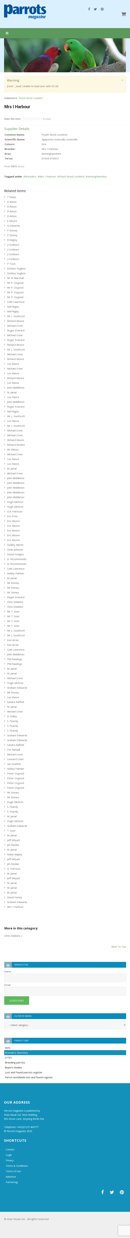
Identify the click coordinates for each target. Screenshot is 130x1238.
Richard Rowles (16, 444)
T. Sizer (11, 830)
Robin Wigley (14, 854)
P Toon (11, 263)
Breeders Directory (16, 1052)
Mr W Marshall (15, 278)
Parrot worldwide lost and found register (29, 1077)
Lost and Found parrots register (23, 1072)
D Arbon (12, 201)
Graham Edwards (17, 687)
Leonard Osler (15, 759)
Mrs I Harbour (47, 176)
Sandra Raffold (15, 702)
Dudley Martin (15, 544)
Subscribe (16, 1000)
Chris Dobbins (15, 602)
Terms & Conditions (17, 1165)
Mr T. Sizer (13, 611)
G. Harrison (13, 868)
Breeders (30, 176)
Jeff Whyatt (13, 840)
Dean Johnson (15, 549)
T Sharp (11, 197)
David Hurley (14, 897)
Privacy (10, 1160)
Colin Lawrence (16, 302)
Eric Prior (12, 516)
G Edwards (13, 225)
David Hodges (15, 554)
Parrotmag (12, 1182)
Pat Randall (13, 749)
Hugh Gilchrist (15, 502)
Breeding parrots (15, 1062)
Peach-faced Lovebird (30, 98)
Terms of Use (13, 1171)
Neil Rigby (13, 306)
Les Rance (13, 363)
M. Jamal (12, 392)
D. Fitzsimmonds (16, 559)
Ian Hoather (14, 764)
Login (9, 1155)
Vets (7, 1047)
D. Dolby (12, 716)
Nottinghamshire (97, 176)
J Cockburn (13, 244)
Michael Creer (15, 325)
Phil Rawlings (14, 659)
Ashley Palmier (15, 573)
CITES (8, 1057)
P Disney (12, 230)
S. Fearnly (12, 721)
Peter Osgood (15, 773)
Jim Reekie (13, 845)
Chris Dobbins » (13, 935)
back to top (118, 946)
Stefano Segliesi (16, 268)
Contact (10, 1149)
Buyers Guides (13, 1067)
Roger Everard (15, 330)
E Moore (12, 221)
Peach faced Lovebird (71, 176)
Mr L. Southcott (16, 316)
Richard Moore (15, 321)
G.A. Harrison (14, 511)
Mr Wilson (13, 449)
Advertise (11, 1176)
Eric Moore (13, 521)
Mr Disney (13, 583)
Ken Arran (13, 640)
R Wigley (12, 240)
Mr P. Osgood (15, 282)
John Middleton (15, 387)
